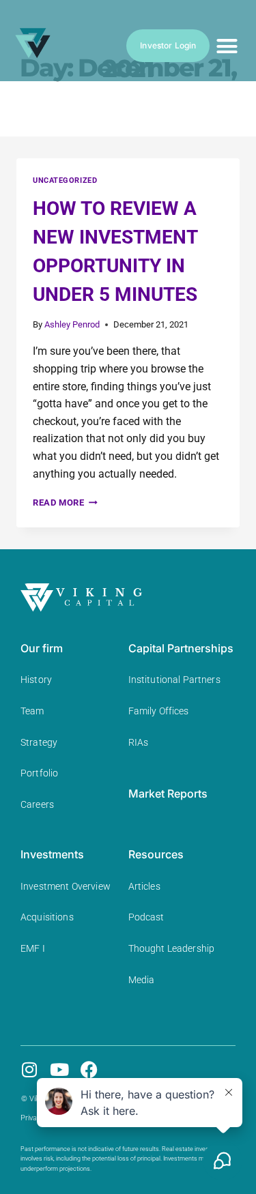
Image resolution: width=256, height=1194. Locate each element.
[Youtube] (59, 1069)
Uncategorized (65, 180)
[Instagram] (29, 1069)
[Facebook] (89, 1069)
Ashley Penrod (72, 324)
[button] (227, 46)
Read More (65, 502)
